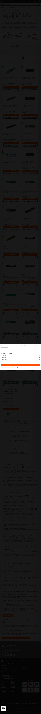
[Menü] (5, 706)
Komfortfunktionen (6, 359)
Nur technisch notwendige (13, 367)
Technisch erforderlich (7, 353)
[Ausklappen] (39, 353)
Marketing (4, 357)
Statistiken (4, 355)
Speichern (4, 367)
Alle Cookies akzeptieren (20, 365)
